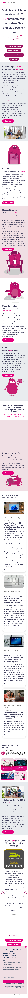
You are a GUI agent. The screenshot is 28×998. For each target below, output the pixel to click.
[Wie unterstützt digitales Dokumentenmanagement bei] (20, 764)
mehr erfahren (8, 121)
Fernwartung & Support (14, 46)
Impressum (10, 994)
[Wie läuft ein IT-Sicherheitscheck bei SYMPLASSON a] (7, 777)
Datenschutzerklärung (11, 987)
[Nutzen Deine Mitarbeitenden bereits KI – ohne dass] (20, 777)
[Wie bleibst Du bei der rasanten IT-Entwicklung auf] (7, 764)
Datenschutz (17, 994)
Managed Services (10, 100)
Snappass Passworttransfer (14, 55)
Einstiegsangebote (14, 50)
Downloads (14, 59)
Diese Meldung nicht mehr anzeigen (14, 996)
